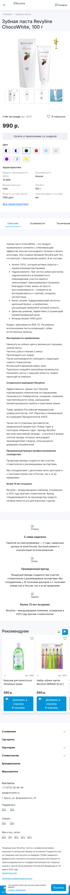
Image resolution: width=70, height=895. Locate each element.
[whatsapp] (4, 811)
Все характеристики (15, 204)
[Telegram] (12, 811)
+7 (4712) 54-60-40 (12, 787)
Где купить (8, 739)
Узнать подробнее (17, 890)
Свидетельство (9, 873)
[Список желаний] (31, 638)
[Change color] (7, 150)
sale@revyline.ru (11, 792)
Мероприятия (10, 771)
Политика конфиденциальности (17, 878)
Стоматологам (10, 755)
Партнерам (8, 747)
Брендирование (11, 763)
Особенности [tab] (37, 223)
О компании (9, 731)
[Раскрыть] (64, 731)
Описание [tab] (12, 223)
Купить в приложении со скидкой (35, 136)
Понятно (58, 887)
